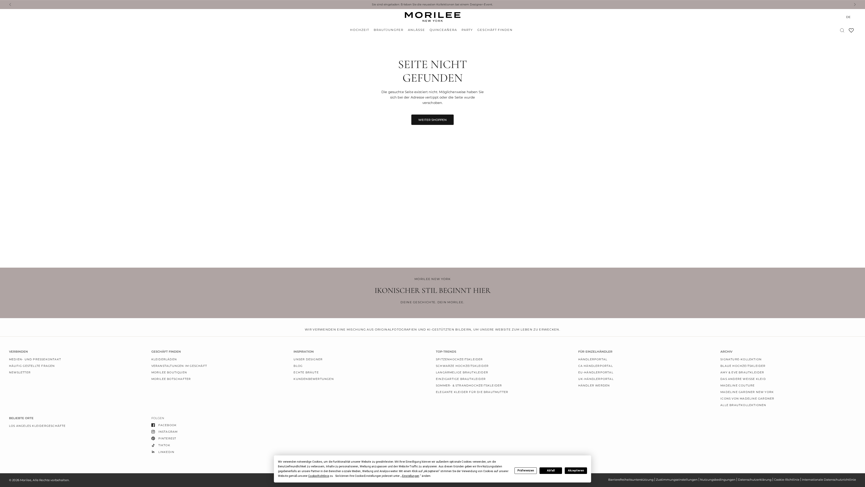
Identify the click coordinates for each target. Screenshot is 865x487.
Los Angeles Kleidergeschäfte (37, 425)
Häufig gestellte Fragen (32, 366)
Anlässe (416, 30)
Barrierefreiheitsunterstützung (630, 479)
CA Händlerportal (595, 366)
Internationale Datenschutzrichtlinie (829, 479)
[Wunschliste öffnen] (851, 32)
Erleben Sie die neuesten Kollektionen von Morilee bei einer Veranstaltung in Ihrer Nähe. (464, 4)
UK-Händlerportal (596, 379)
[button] (318, 476)
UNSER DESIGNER (308, 359)
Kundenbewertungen (314, 379)
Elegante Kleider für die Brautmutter (472, 392)
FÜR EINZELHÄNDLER (595, 351)
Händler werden (594, 385)
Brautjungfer (388, 30)
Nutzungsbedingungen (717, 479)
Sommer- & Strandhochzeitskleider (469, 385)
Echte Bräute (306, 372)
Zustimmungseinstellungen (677, 479)
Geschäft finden (495, 30)
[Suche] (842, 30)
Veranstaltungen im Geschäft (179, 366)
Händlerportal (593, 359)
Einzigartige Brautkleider (461, 379)
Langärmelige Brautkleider (462, 372)
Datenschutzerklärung (755, 479)
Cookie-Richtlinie (786, 479)
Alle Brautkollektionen (743, 405)
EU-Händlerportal (595, 372)
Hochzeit (359, 30)
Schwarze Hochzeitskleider (462, 366)
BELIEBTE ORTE (21, 418)
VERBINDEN (18, 351)
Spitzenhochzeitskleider (459, 359)
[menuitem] (360, 30)
